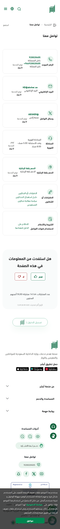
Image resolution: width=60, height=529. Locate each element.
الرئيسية (48, 24)
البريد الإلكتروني (30, 90)
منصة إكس (34, 117)
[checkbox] (38, 276)
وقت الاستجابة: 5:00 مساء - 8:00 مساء (29, 144)
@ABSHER (33, 114)
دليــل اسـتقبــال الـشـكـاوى (26, 197)
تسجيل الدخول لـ (34, 322)
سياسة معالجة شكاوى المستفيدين (27, 203)
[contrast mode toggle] (38, 436)
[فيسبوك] (26, 474)
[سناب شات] (18, 474)
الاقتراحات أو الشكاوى (27, 193)
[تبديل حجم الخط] (30, 436)
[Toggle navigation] (5, 9)
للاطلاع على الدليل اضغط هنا (22, 226)
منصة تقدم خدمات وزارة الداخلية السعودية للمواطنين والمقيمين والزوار (31, 355)
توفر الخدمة (18, 64)
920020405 (34, 57)
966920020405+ (32, 63)
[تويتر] (34, 474)
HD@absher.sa (30, 87)
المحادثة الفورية (34, 139)
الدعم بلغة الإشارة (27, 168)
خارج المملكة (35, 66)
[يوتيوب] (42, 474)
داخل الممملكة (34, 60)
